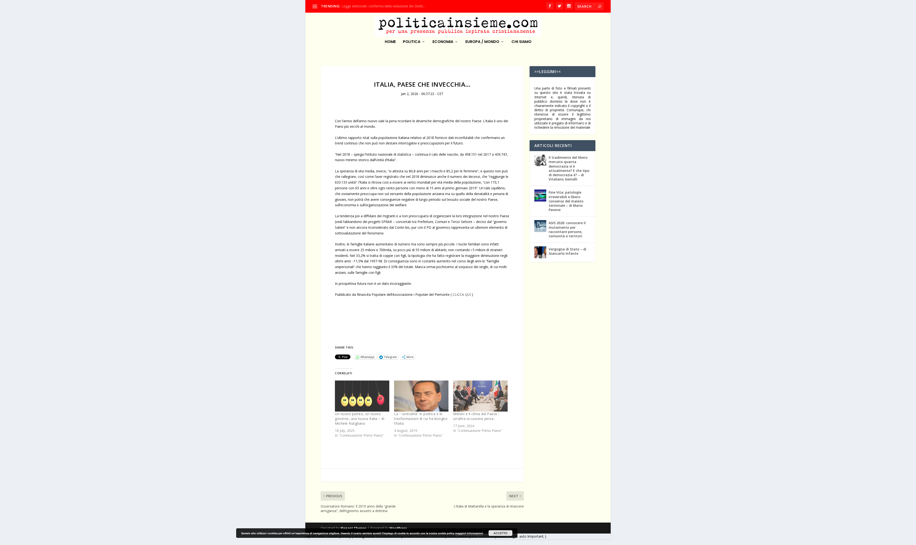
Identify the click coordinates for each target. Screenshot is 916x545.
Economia (442, 42)
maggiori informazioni (469, 533)
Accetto (500, 533)
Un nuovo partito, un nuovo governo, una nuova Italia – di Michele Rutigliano (359, 419)
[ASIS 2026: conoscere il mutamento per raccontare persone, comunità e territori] (540, 226)
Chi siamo (521, 42)
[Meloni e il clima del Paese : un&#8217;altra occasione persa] (480, 396)
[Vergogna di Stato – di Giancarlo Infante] (540, 252)
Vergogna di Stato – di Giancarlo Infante (567, 251)
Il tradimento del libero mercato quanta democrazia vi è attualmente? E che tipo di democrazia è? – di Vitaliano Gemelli (569, 168)
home (390, 42)
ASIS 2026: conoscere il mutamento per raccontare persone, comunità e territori (567, 229)
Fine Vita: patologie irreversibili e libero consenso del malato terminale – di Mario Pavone (566, 201)
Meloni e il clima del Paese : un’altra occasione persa (476, 416)
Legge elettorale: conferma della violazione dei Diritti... (383, 6)
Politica (411, 42)
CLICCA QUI (462, 294)
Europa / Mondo (482, 42)
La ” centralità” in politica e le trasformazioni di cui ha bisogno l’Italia (421, 419)
